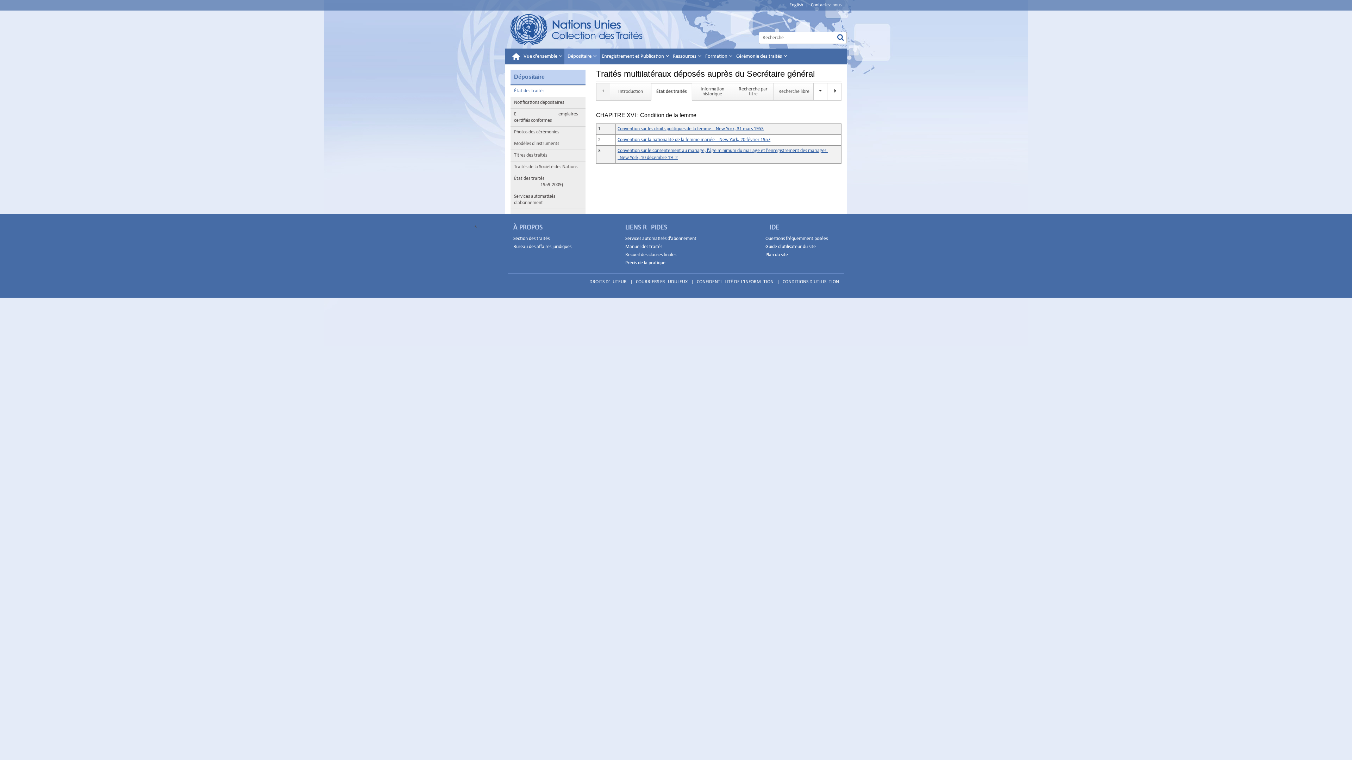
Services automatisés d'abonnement (534, 199)
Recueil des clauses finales (650, 255)
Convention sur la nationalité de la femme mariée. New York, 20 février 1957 (694, 139)
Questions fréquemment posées (796, 238)
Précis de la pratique (645, 263)
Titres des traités (530, 155)
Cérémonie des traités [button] (759, 56)
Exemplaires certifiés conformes (546, 117)
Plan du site (776, 255)
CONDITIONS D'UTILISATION (811, 282)
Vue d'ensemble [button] (541, 56)
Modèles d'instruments (536, 143)
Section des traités (531, 238)
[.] (834, 92)
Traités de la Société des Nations (545, 167)
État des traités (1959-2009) (538, 182)
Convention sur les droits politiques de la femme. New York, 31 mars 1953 (691, 129)
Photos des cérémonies (536, 132)
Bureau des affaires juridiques (542, 246)
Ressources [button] (685, 56)
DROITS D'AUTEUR (608, 282)
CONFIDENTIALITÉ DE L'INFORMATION (735, 282)
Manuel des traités (643, 246)
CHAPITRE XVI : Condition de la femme (646, 115)
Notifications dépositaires (539, 102)
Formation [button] (716, 56)
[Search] (840, 38)
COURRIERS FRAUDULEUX (662, 282)
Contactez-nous (826, 5)
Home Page (577, 29)
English (796, 5)
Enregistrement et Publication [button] (633, 56)
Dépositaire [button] (580, 56)
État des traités (529, 91)
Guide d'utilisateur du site (790, 246)
